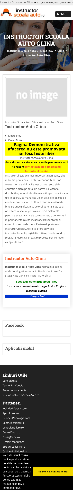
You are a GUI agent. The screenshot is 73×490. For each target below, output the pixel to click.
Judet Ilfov (46, 50)
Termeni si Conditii (13, 385)
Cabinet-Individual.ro (15, 451)
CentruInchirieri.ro (13, 422)
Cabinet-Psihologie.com (16, 417)
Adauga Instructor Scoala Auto (54, 2)
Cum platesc (10, 380)
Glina (60, 50)
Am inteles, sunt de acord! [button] (53, 471)
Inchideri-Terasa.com (15, 408)
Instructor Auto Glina (25, 258)
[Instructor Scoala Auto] (22, 12)
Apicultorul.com (12, 413)
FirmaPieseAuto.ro (13, 441)
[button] (63, 14)
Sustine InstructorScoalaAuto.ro (21, 394)
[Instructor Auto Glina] (36, 97)
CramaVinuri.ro (11, 432)
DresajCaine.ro (11, 437)
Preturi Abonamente (14, 390)
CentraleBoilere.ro (13, 427)
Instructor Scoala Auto (21, 50)
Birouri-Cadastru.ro (14, 446)
